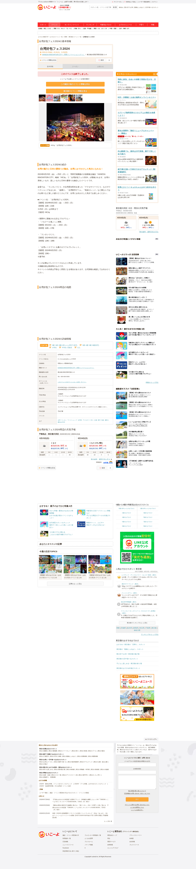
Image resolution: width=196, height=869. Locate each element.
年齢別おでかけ (105, 25)
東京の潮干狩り (83, 775)
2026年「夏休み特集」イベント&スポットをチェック (55, 784)
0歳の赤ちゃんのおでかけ (126, 508)
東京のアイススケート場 (69, 775)
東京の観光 (101, 751)
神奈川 (63, 28)
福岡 (127, 28)
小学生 (54, 347)
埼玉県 (141, 628)
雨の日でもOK (128, 7)
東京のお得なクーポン (46, 762)
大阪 (98, 28)
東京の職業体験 (93, 756)
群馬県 (135, 628)
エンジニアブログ (112, 848)
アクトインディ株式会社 (130, 831)
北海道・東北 (42, 28)
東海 (75, 28)
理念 (108, 838)
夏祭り (107, 420)
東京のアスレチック (86, 762)
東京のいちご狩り (95, 775)
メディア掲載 (89, 845)
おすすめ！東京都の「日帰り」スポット (130, 644)
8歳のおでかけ (126, 526)
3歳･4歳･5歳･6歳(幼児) (90, 345)
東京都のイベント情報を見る (75, 91)
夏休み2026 (61, 422)
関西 (95, 28)
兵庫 (105, 28)
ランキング (90, 25)
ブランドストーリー (135, 835)
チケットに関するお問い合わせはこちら (137, 805)
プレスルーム (89, 841)
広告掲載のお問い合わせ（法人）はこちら (137, 793)
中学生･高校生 (67, 347)
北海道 (49, 28)
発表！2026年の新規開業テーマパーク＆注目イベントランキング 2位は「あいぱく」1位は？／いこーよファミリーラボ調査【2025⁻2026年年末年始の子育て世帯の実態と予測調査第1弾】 (80, 815)
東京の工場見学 (44, 756)
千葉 (67, 28)
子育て (141, 25)
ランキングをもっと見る (149, 634)
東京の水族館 (105, 769)
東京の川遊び (43, 764)
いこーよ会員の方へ (137, 810)
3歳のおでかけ (147, 513)
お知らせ (100, 66)
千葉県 (148, 628)
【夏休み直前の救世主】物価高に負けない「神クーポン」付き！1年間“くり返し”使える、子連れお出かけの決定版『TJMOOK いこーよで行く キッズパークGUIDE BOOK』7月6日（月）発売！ (80, 807)
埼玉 (70, 28)
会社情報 (132, 841)
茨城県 (123, 628)
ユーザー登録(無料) (144, 2)
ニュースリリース (68, 845)
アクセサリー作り (88, 420)
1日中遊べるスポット (151, 7)
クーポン (75, 66)
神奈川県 (137, 630)
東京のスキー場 (56, 775)
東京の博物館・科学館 (83, 769)
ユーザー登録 (43, 793)
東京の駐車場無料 (73, 762)
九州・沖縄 (122, 28)
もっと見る (107, 821)
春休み (121, 7)
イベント (54, 25)
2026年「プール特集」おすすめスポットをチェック (90, 784)
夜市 (99, 420)
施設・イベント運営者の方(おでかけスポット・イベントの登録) (69, 793)
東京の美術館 (95, 769)
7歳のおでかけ (147, 521)
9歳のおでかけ (147, 526)
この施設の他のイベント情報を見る (75, 84)
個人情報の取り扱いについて (137, 791)
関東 (55, 28)
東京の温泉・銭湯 (44, 775)
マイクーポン (118, 2)
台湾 (59, 420)
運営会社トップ (112, 835)
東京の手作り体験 (55, 756)
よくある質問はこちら (137, 807)
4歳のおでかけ (126, 517)
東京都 (154, 628)
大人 (78, 347)
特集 (152, 25)
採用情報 (110, 845)
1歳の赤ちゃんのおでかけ (148, 508)
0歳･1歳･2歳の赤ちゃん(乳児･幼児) (64, 345)
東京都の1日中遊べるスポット (127, 659)
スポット (43, 25)
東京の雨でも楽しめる (46, 769)
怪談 (102, 420)
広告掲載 (65, 841)
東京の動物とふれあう (69, 756)
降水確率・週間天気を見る (100, 459)
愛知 (79, 28)
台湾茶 (80, 420)
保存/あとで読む (131, 2)
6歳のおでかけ (126, 521)
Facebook (66, 848)
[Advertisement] (75, 279)
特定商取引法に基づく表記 (71, 851)
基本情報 (50, 66)
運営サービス (111, 841)
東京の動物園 (53, 751)
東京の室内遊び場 (59, 769)
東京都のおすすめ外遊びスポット (128, 668)
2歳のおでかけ (126, 513)
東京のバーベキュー (64, 751)
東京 (58, 28)
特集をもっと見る (152, 382)
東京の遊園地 (43, 751)
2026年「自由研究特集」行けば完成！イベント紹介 (55, 786)
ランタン (64, 420)
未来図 (131, 838)
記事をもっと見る (75, 584)
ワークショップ (72, 420)
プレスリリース (134, 845)
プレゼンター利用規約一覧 (93, 835)
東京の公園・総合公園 (100, 762)
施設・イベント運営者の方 (71, 835)
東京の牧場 (83, 751)
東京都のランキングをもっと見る (137, 623)
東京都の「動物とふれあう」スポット (129, 649)
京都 (102, 28)
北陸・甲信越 (87, 28)
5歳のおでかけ (147, 517)
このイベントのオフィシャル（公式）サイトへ (72, 382)
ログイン (155, 2)
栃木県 (129, 628)
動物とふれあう (139, 7)
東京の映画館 (71, 769)
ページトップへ (152, 739)
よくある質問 (89, 838)
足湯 (95, 420)
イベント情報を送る (49, 60)
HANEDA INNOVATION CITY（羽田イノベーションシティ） (76, 368)
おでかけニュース (125, 25)
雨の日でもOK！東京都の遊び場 (127, 654)
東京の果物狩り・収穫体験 (47, 777)
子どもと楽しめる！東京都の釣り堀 (129, 663)
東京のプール (92, 751)
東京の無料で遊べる (60, 762)
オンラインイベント (72, 25)
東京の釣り (75, 751)
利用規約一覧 (67, 838)
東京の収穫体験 (82, 756)
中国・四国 (113, 28)
